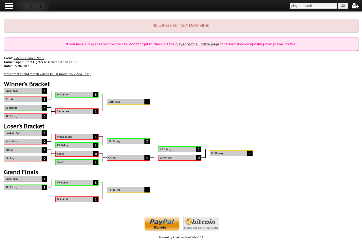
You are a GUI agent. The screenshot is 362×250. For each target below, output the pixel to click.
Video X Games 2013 (29, 58)
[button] (343, 6)
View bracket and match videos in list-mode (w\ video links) (47, 74)
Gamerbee (11, 107)
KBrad (9, 150)
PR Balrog (11, 116)
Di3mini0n (12, 91)
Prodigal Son (13, 133)
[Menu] (8, 5)
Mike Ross (11, 141)
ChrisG (9, 99)
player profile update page (197, 44)
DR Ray (10, 158)
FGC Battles (32, 6)
